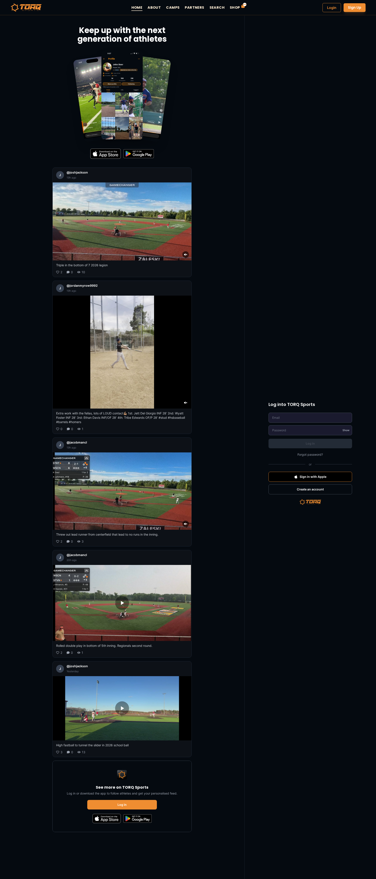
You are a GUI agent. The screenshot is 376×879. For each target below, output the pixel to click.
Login (331, 7)
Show (345, 430)
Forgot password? (310, 454)
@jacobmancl (77, 442)
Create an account (310, 489)
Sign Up (354, 7)
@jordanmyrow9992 (82, 285)
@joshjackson (77, 172)
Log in (122, 804)
